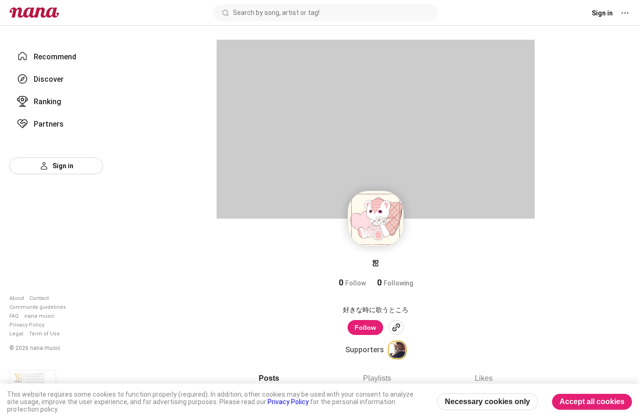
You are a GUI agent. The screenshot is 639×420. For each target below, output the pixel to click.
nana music (39, 316)
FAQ (14, 316)
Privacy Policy (26, 325)
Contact (39, 298)
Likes (484, 378)
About (16, 298)
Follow (365, 327)
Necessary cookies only (487, 402)
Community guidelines (37, 307)
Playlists (377, 378)
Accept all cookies (591, 402)
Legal (16, 334)
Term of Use (44, 334)
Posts (269, 378)
